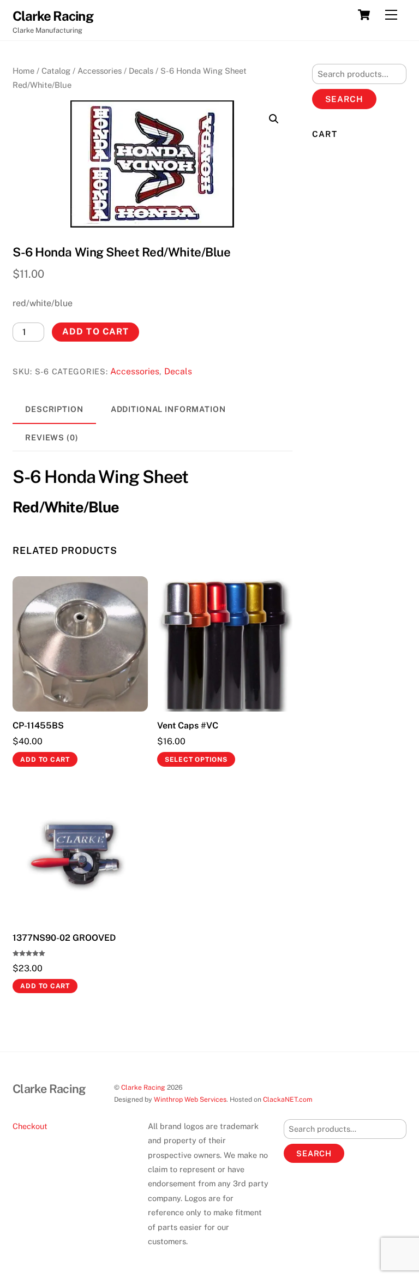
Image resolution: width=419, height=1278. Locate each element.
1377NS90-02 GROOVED (64, 938)
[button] (274, 119)
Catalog (55, 70)
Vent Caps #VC (187, 725)
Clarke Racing (143, 1087)
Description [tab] (54, 409)
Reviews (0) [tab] (52, 437)
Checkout (30, 1126)
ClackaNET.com (288, 1099)
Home (23, 70)
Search (344, 99)
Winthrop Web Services (190, 1099)
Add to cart (95, 331)
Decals (141, 70)
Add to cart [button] (45, 759)
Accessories (99, 70)
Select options (196, 759)
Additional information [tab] (168, 409)
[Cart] (364, 15)
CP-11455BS (38, 725)
